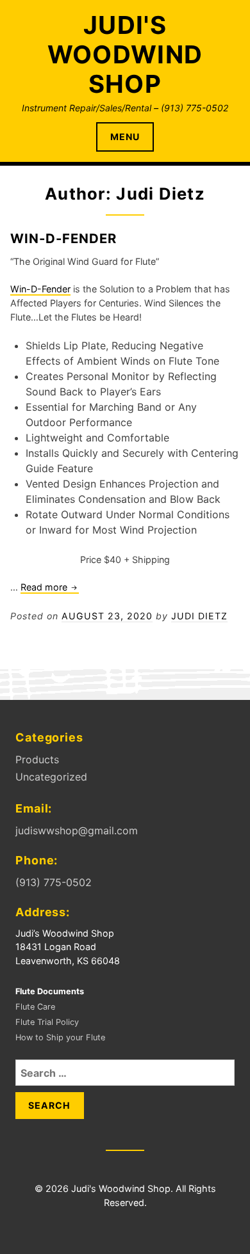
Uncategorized (51, 776)
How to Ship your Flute (60, 1037)
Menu (125, 136)
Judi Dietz (199, 615)
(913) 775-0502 (53, 882)
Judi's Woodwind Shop (125, 54)
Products (37, 759)
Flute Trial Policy (47, 1022)
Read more (50, 588)
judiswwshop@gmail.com (76, 830)
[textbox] (133, 437)
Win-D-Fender (40, 288)
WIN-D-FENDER (63, 238)
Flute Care (35, 1007)
